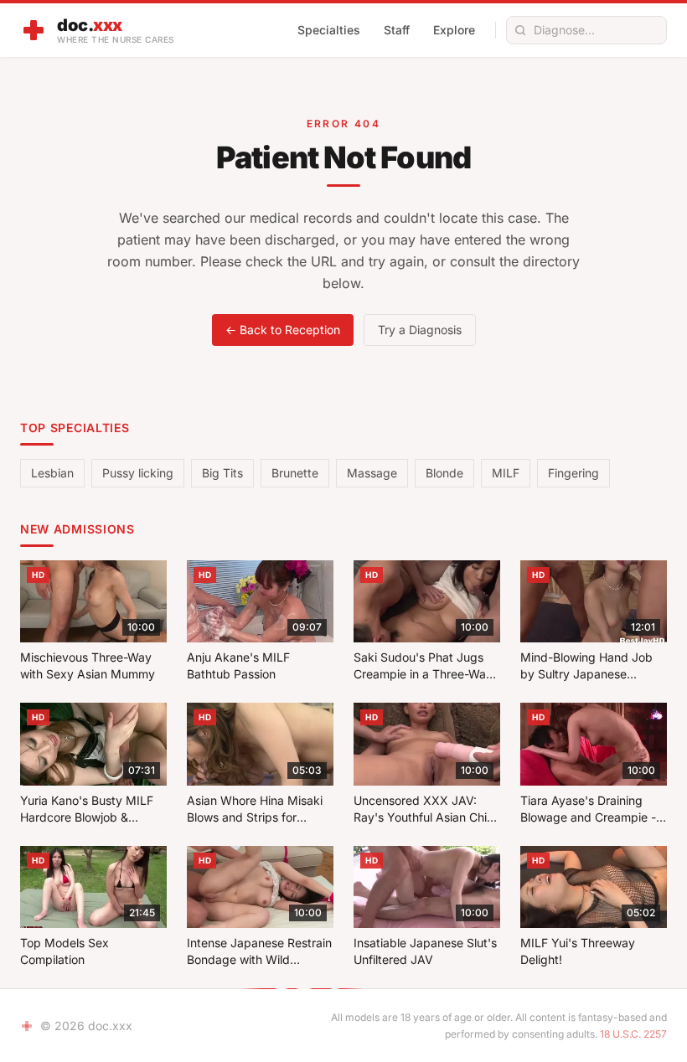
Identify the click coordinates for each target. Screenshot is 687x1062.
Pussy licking (137, 473)
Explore (454, 30)
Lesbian (52, 473)
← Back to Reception (282, 329)
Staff (397, 30)
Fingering (573, 473)
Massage (372, 473)
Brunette (294, 473)
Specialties (328, 30)
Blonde (444, 473)
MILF (505, 473)
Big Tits (222, 473)
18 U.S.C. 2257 (633, 1034)
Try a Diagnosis (420, 329)
